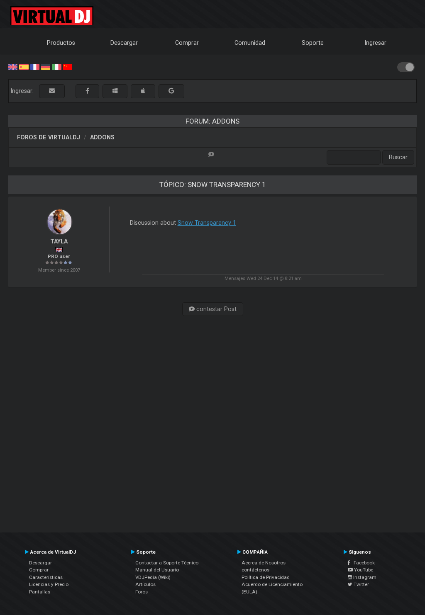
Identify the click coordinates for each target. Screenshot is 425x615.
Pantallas (39, 592)
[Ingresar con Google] (171, 91)
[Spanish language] (23, 66)
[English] (12, 66)
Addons (102, 137)
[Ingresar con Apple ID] (143, 91)
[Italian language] (56, 66)
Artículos (145, 584)
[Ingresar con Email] (52, 91)
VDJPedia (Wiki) (153, 577)
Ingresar (375, 42)
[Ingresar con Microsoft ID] (115, 91)
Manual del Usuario (157, 570)
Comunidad (249, 42)
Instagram (364, 577)
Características (46, 577)
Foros (141, 592)
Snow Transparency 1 (207, 222)
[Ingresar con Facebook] (87, 91)
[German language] (45, 66)
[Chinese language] (67, 66)
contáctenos (255, 570)
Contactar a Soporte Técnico (166, 563)
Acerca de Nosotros (264, 563)
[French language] (34, 66)
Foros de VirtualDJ (48, 137)
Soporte (313, 42)
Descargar (124, 42)
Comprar (187, 42)
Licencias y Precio (48, 584)
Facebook (362, 563)
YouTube (363, 570)
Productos (61, 42)
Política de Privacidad (266, 577)
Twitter (360, 584)
